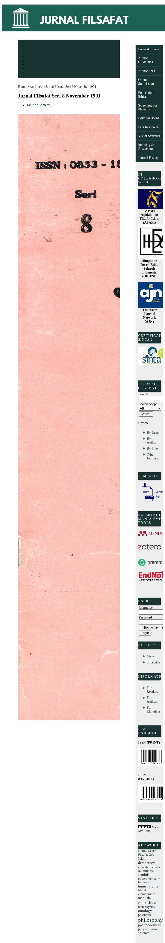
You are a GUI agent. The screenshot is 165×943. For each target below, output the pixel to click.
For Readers (152, 689)
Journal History (148, 157)
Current (30, 61)
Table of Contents (38, 105)
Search (29, 57)
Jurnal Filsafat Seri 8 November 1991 (71, 86)
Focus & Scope (148, 49)
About (29, 46)
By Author (151, 440)
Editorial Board (148, 118)
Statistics (30, 73)
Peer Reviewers (148, 127)
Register (30, 53)
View (150, 656)
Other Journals (152, 456)
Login (29, 49)
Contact (30, 77)
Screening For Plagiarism (147, 107)
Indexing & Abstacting (146, 146)
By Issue (153, 432)
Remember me (154, 627)
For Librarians (153, 709)
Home (29, 42)
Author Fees (146, 71)
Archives (30, 65)
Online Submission (146, 81)
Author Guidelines (145, 60)
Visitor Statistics (149, 136)
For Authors (152, 699)
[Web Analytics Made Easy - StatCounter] (144, 827)
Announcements (34, 69)
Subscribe (153, 662)
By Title (152, 448)
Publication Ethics (145, 94)
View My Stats (148, 829)
